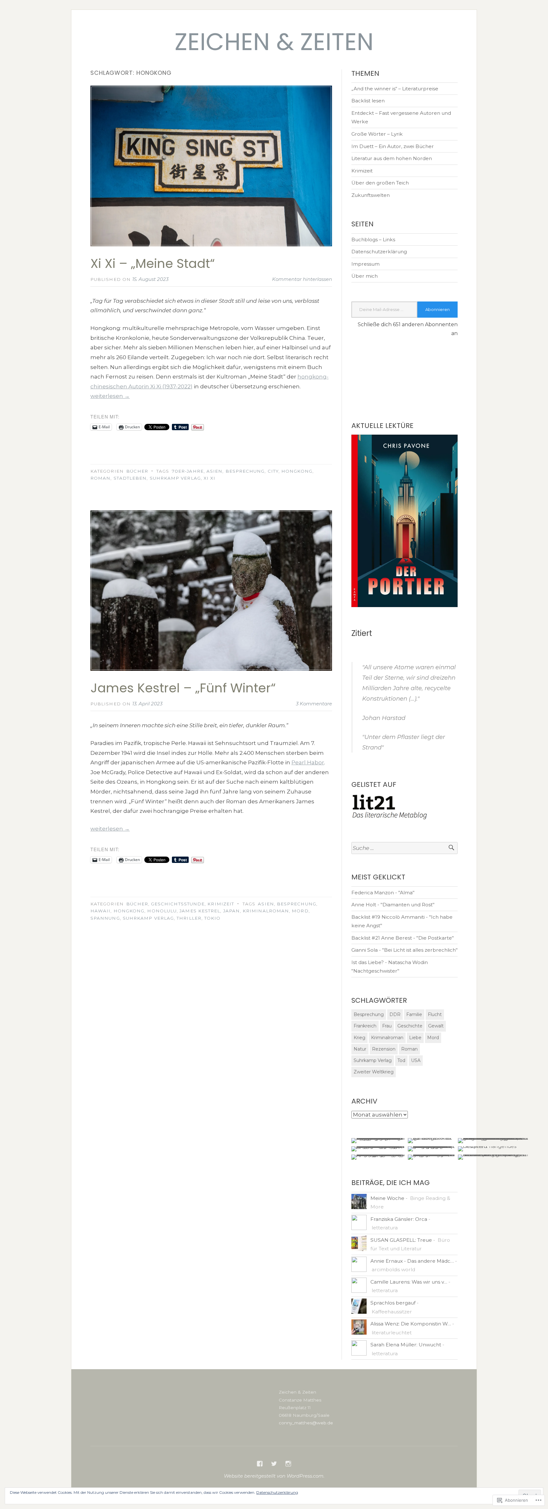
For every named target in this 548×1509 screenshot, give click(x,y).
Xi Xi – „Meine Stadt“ (152, 263)
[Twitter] (274, 1464)
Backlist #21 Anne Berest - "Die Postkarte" (402, 938)
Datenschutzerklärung (379, 252)
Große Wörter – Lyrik (377, 134)
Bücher (137, 471)
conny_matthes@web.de (306, 1422)
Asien (214, 471)
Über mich (364, 276)
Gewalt (436, 1026)
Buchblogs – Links (373, 239)
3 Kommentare (314, 704)
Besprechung (245, 471)
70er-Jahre (188, 471)
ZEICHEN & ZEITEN (274, 41)
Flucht (435, 1014)
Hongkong (296, 471)
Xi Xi (209, 478)
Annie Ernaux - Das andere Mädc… (412, 1261)
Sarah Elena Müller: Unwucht (405, 1345)
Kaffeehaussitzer (392, 1312)
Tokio (212, 918)
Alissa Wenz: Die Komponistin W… (410, 1324)
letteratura (385, 1228)
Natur (360, 1049)
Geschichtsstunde (178, 903)
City (273, 471)
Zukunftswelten (370, 195)
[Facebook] (259, 1464)
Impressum (365, 264)
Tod (401, 1060)
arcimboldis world (393, 1269)
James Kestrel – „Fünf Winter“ (183, 688)
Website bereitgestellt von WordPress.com (273, 1476)
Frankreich (365, 1026)
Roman (100, 478)
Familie (414, 1014)
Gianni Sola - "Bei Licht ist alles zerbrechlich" (404, 950)
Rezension (383, 1049)
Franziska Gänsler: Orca (398, 1219)
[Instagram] (288, 1464)
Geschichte (409, 1026)
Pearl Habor (307, 762)
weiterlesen (110, 396)
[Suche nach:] (404, 848)
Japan (231, 910)
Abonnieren (437, 309)
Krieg (359, 1037)
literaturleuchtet (392, 1333)
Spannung (105, 918)
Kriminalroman (266, 910)
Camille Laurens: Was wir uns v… (408, 1282)
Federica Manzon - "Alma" (382, 893)
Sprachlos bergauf (392, 1303)
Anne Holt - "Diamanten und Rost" (392, 905)
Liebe (415, 1037)
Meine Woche (387, 1198)
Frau (387, 1026)
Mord (300, 910)
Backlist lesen (368, 101)
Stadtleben (130, 478)
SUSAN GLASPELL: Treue (401, 1240)
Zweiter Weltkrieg (374, 1072)
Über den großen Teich (380, 183)
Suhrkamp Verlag (175, 478)
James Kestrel (199, 910)
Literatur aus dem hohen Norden (391, 158)
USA (416, 1060)
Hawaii (100, 910)
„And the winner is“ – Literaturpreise (394, 89)
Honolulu (162, 910)
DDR (395, 1014)
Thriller (189, 918)
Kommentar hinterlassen (302, 279)
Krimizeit (220, 903)
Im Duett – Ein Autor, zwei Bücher (392, 146)
